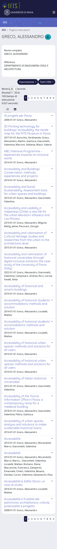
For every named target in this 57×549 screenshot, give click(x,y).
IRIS (4, 30)
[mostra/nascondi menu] (54, 12)
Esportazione (26, 82)
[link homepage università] (19, 12)
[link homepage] (11, 5)
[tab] (7, 109)
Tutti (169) (46, 82)
